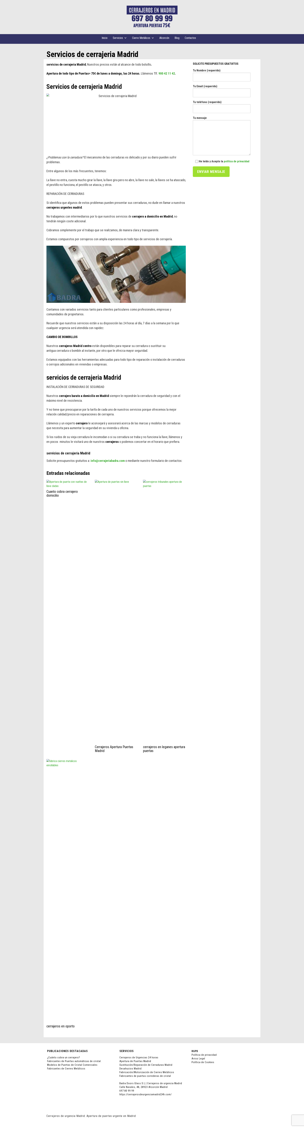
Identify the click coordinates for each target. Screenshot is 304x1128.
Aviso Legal (198, 1058)
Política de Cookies (203, 1062)
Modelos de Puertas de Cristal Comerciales (72, 1064)
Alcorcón (164, 38)
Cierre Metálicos (141, 38)
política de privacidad (236, 161)
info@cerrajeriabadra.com (108, 461)
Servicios (118, 38)
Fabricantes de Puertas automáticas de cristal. (74, 1061)
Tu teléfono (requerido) (207, 102)
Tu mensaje (200, 118)
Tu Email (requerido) (205, 86)
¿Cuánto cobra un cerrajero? (63, 1057)
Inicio (104, 38)
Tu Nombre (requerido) (206, 70)
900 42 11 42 (167, 73)
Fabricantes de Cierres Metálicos (66, 1068)
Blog (177, 38)
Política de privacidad (204, 1054)
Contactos (190, 38)
